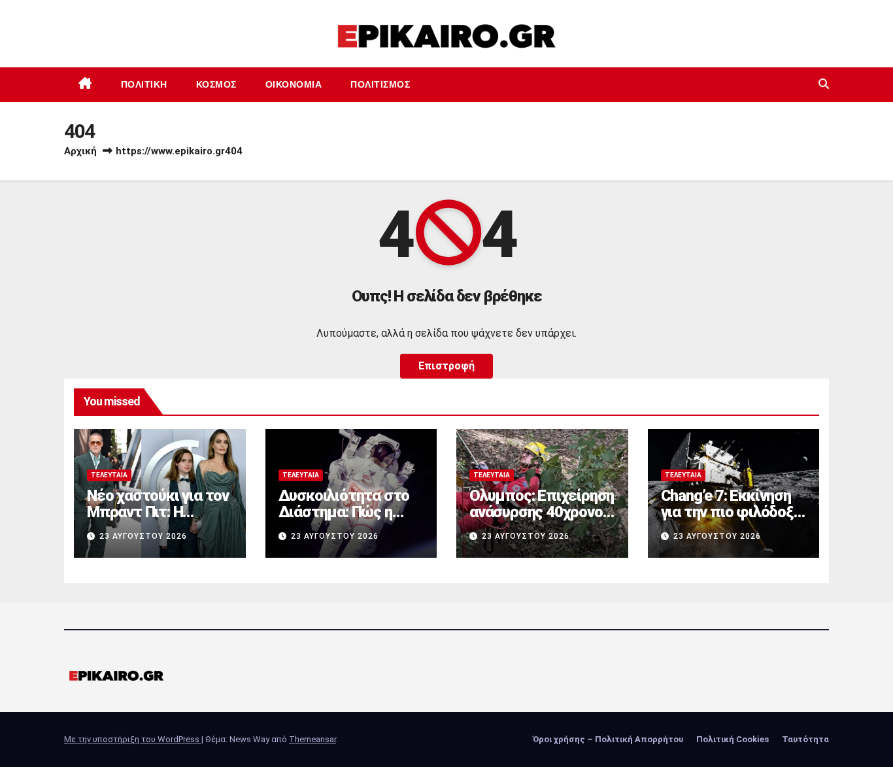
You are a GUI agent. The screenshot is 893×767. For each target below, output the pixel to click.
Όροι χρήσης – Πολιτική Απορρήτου (608, 739)
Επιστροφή (446, 366)
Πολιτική (144, 84)
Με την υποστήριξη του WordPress (132, 739)
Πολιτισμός (380, 84)
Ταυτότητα (805, 739)
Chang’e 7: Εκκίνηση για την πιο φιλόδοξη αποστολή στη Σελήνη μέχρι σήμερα (732, 520)
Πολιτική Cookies (732, 739)
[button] (823, 84)
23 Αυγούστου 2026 (143, 536)
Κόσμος (216, 84)
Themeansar (312, 739)
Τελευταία (109, 475)
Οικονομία (293, 84)
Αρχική (80, 151)
